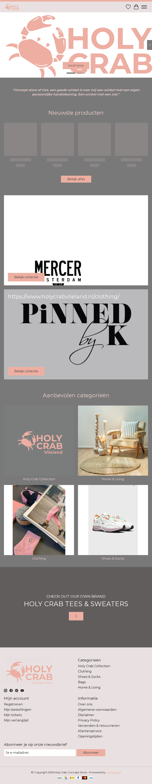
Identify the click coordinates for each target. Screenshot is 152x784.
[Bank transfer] (59, 778)
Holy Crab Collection (39, 479)
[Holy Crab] (11, 7)
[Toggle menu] (144, 7)
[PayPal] (78, 778)
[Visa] (91, 778)
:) (76, 616)
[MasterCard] (84, 778)
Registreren (13, 704)
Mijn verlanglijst (16, 720)
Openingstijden (90, 736)
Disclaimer (86, 715)
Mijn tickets (13, 715)
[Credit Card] (65, 778)
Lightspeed (113, 772)
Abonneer (91, 752)
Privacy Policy (89, 720)
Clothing (39, 558)
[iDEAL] (71, 778)
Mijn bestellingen (17, 710)
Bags (82, 682)
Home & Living (76, 65)
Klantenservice (90, 731)
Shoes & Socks (113, 558)
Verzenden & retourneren (99, 726)
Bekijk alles (76, 179)
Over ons (85, 704)
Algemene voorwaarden (97, 710)
